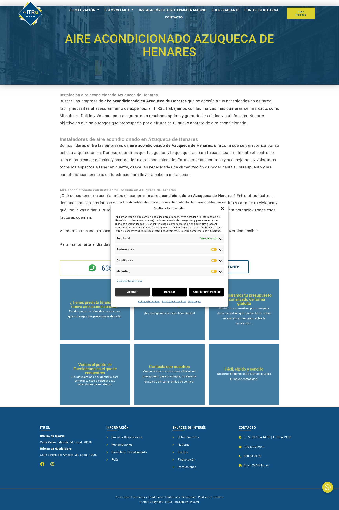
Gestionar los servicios (129, 280)
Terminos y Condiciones (148, 497)
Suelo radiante (225, 10)
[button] (222, 208)
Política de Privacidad (174, 301)
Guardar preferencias (207, 292)
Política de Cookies (148, 301)
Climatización (82, 10)
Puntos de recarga (261, 10)
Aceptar (132, 292)
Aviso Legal (194, 301)
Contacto (174, 17)
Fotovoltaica (117, 10)
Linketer (194, 501)
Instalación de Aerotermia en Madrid (173, 10)
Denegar (169, 292)
